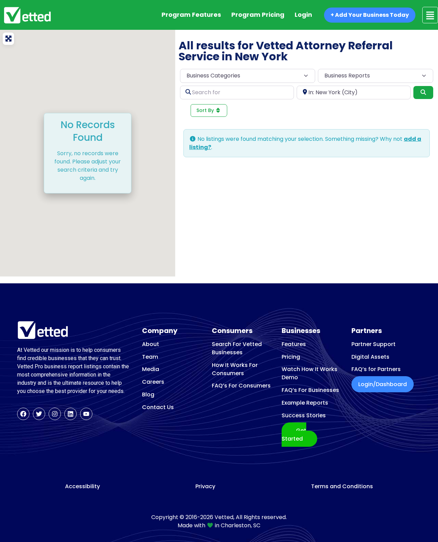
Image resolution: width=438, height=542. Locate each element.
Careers (153, 382)
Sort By (205, 110)
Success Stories (304, 415)
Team (150, 357)
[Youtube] (86, 414)
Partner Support (373, 344)
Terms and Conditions (342, 486)
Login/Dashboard (382, 384)
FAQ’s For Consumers (241, 386)
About (150, 344)
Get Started (294, 435)
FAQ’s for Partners (376, 369)
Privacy (205, 486)
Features (294, 344)
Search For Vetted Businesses (237, 348)
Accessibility (82, 486)
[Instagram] (55, 414)
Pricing (291, 357)
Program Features (191, 14)
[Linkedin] (70, 414)
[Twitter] (39, 414)
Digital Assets (370, 357)
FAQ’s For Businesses (310, 390)
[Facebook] (23, 414)
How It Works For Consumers (235, 369)
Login (303, 14)
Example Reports (305, 403)
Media (150, 369)
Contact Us (158, 407)
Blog (148, 394)
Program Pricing (257, 14)
